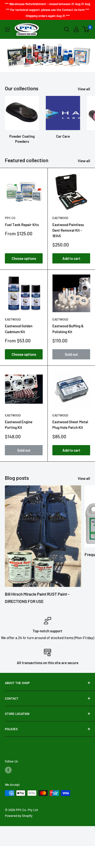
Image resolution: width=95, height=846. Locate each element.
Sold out (71, 354)
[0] (86, 29)
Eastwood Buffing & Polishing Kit (68, 329)
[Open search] (66, 29)
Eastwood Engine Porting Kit (18, 425)
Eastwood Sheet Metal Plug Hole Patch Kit (70, 425)
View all (84, 89)
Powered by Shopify (18, 816)
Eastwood (60, 218)
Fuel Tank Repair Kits (22, 224)
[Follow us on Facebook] (8, 770)
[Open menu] (7, 30)
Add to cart (71, 258)
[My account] (76, 29)
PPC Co (10, 218)
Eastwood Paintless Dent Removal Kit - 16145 (68, 230)
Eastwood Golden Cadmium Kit (18, 329)
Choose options (24, 258)
